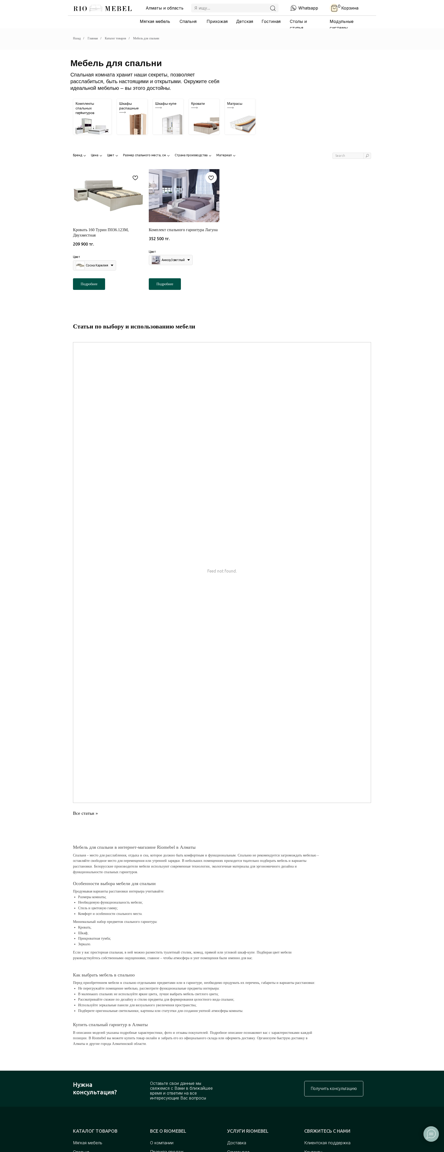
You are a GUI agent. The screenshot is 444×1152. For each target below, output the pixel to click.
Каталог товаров (115, 38)
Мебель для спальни (146, 38)
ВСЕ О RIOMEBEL (168, 1130)
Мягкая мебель (155, 21)
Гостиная (271, 21)
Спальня (188, 21)
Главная (93, 38)
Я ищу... (202, 8)
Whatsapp (308, 8)
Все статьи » (85, 813)
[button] (333, 1088)
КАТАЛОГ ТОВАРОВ (95, 1130)
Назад (77, 38)
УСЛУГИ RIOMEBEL (248, 1130)
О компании (161, 1142)
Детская (244, 21)
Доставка (236, 1142)
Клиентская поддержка (327, 1142)
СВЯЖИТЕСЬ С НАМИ (327, 1130)
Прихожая (217, 21)
